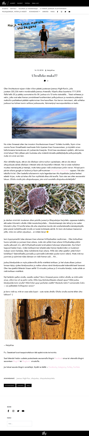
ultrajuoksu (35, 378)
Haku (53, 12)
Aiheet (12, 3)
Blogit (20, 3)
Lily (44, 433)
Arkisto (45, 12)
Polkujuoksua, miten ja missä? (14, 12)
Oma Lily (35, 3)
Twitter (69, 367)
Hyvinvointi (9, 386)
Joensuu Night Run (23, 378)
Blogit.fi (16, 361)
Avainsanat (34, 11)
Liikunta (20, 386)
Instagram (62, 367)
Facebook (59, 358)
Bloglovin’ (26, 361)
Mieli (28, 386)
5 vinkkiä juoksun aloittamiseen (53, 9)
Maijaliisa (51, 70)
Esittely (13, 9)
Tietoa (27, 3)
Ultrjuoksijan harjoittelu (60, 170)
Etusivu (5, 9)
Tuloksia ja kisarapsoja (28, 9)
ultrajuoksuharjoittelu (47, 378)
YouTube (76, 367)
